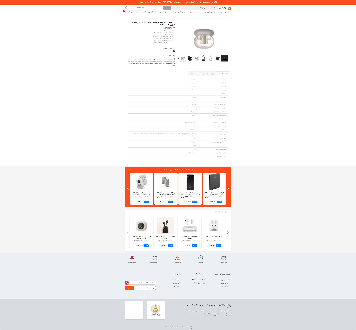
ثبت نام (139, 7)
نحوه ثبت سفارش (225, 280)
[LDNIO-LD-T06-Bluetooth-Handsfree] (203, 37)
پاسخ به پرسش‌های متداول (198, 279)
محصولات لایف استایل (195, 12)
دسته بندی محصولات (225, 12)
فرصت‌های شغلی (175, 279)
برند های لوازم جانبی (210, 12)
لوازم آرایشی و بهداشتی (149, 12)
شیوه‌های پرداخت (225, 286)
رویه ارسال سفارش (225, 283)
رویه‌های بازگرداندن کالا (199, 283)
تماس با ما (176, 286)
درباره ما (177, 289)
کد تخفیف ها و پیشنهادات (132, 12)
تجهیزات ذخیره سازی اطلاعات (177, 12)
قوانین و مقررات (175, 283)
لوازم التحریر (163, 12)
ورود (143, 7)
